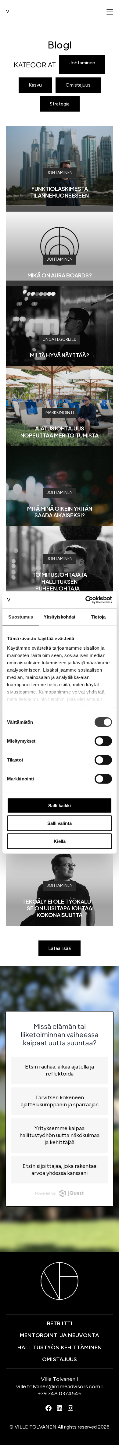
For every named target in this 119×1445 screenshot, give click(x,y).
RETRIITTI (59, 1323)
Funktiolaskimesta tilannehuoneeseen (59, 192)
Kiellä (60, 841)
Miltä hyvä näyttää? (59, 355)
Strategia (60, 104)
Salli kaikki (59, 805)
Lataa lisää (59, 948)
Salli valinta (59, 823)
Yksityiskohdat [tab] (59, 616)
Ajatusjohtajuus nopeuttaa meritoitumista (59, 431)
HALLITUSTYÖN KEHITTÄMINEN (59, 1347)
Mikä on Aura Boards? (59, 275)
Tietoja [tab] (98, 616)
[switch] (103, 741)
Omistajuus (78, 85)
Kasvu (35, 85)
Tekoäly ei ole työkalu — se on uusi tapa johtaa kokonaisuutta (59, 908)
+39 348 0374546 (59, 1393)
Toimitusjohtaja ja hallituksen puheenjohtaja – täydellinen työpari (59, 584)
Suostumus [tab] (20, 616)
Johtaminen (82, 63)
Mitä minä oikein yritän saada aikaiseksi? (59, 512)
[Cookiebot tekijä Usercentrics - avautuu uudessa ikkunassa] (85, 600)
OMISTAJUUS (59, 1359)
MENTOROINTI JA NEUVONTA (59, 1335)
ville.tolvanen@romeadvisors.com (58, 1386)
